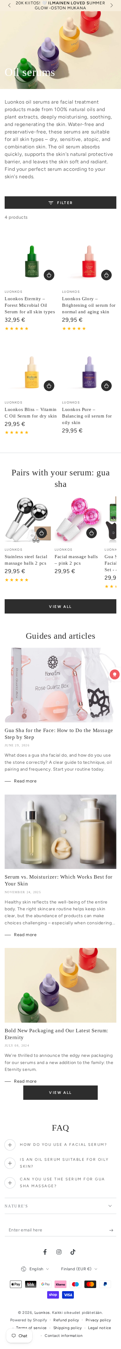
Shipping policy (67, 1328)
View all (60, 606)
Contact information (64, 1335)
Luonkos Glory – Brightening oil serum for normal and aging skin (89, 305)
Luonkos (42, 1312)
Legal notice (99, 1328)
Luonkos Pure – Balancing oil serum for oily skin (87, 416)
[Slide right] (111, 5)
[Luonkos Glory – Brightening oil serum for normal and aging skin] (89, 258)
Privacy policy (98, 1320)
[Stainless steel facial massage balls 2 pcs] (28, 519)
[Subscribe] (112, 1230)
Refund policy (66, 1320)
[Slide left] (10, 5)
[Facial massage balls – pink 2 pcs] (78, 519)
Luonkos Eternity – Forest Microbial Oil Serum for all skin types (30, 305)
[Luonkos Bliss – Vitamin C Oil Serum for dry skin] (32, 368)
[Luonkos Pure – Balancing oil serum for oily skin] (89, 368)
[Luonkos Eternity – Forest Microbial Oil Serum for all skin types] (32, 258)
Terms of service (31, 1328)
